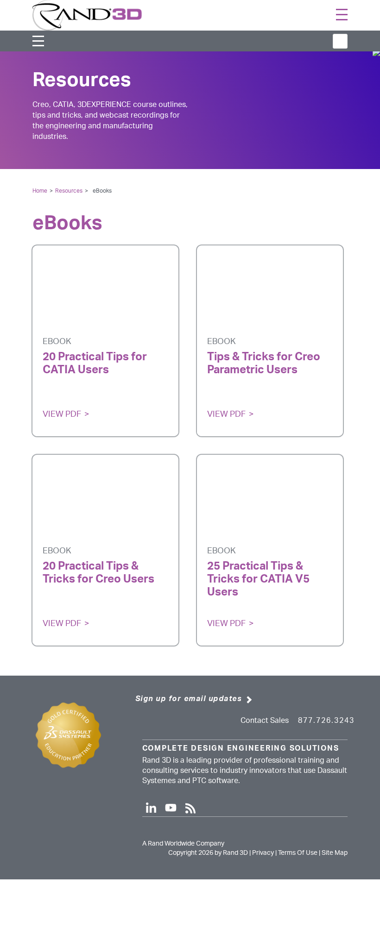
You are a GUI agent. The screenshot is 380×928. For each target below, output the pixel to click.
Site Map (335, 853)
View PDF (62, 414)
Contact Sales (265, 720)
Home (39, 191)
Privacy (263, 853)
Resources (68, 191)
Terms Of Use (297, 853)
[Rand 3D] (87, 15)
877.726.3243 (326, 720)
